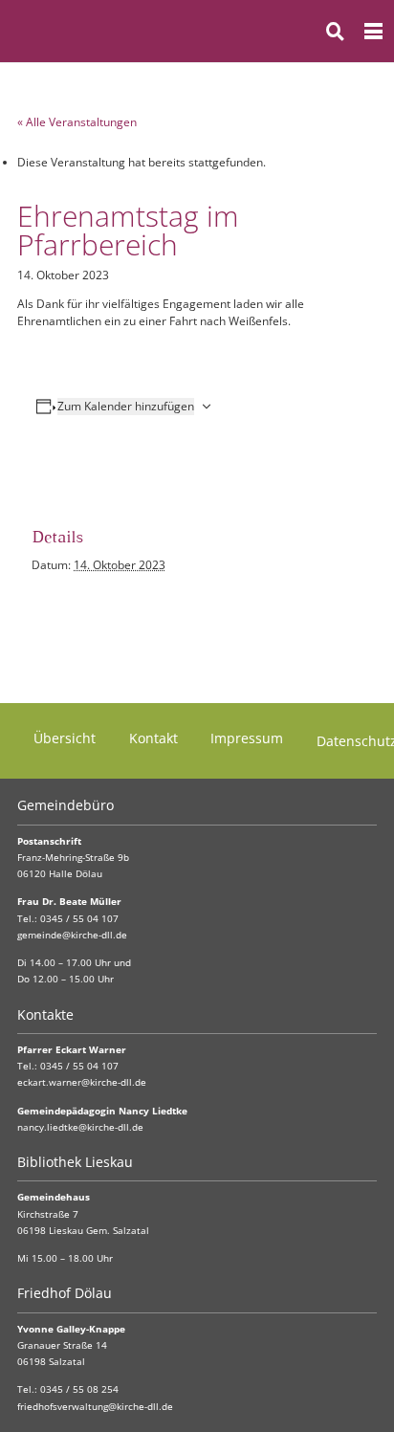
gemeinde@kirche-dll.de (72, 935)
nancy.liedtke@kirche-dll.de (80, 1127)
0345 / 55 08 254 (79, 1389)
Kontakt (153, 738)
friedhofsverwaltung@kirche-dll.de (95, 1406)
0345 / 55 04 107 (79, 919)
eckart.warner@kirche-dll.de (81, 1082)
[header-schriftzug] (109, 31)
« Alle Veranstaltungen (77, 122)
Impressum (246, 738)
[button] (336, 31)
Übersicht (64, 738)
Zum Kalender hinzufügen (125, 406)
